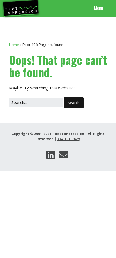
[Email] (63, 155)
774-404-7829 (68, 138)
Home (14, 44)
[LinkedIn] (50, 155)
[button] (74, 103)
